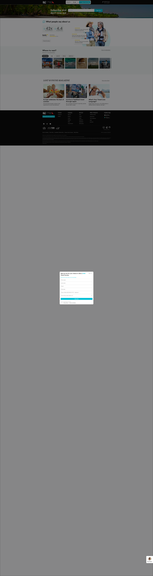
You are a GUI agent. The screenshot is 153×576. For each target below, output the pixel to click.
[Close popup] (91, 273)
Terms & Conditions (73, 302)
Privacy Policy (66, 302)
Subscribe (76, 298)
